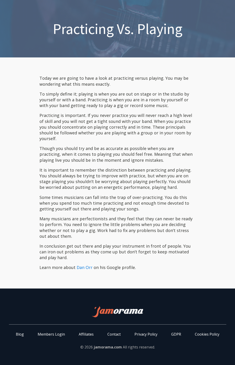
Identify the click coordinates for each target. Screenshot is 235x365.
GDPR (176, 334)
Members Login (51, 334)
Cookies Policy (207, 334)
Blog (20, 334)
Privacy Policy (145, 334)
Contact (114, 334)
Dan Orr (84, 267)
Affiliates (86, 334)
